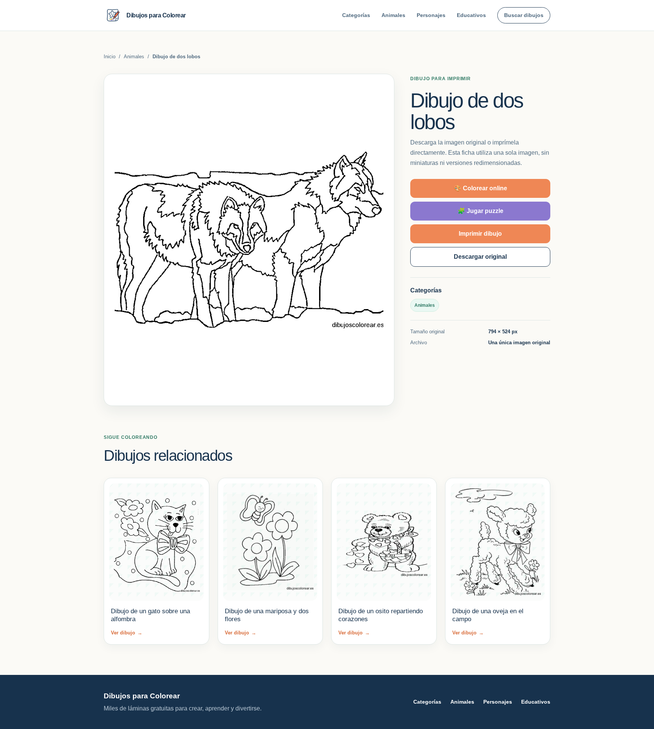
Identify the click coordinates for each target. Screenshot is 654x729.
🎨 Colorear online (480, 188)
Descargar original (480, 256)
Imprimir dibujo (480, 233)
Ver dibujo (126, 633)
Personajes (431, 15)
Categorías (356, 15)
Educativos (471, 15)
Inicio (109, 56)
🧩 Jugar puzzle (480, 211)
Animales (393, 15)
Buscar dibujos (523, 15)
